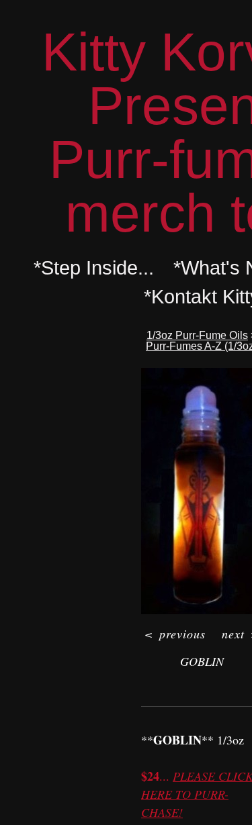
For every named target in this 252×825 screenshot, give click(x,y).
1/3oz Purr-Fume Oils (197, 335)
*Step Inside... (94, 268)
